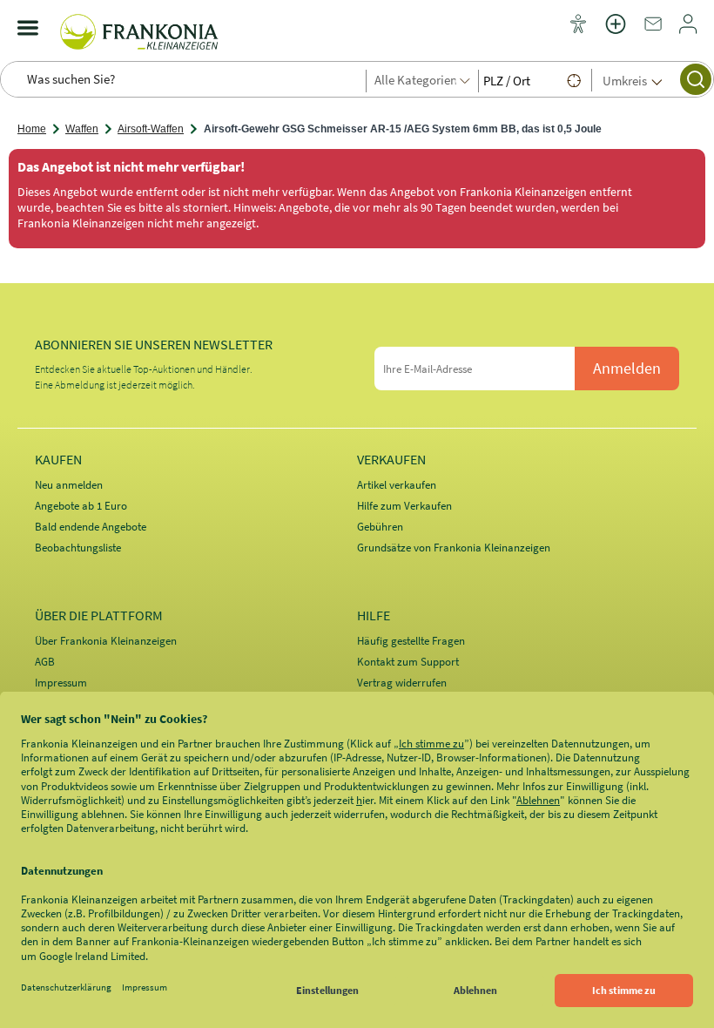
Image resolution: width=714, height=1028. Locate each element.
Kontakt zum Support (408, 661)
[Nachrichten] (653, 29)
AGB (45, 661)
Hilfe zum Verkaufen (404, 505)
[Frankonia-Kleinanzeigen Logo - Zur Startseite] (139, 28)
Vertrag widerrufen (402, 682)
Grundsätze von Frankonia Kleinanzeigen (453, 547)
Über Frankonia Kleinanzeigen (106, 640)
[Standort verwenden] (573, 80)
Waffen (81, 129)
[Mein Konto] (687, 29)
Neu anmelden (69, 484)
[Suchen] (695, 79)
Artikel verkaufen (396, 484)
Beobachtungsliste (78, 547)
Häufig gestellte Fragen (411, 640)
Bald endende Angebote (90, 526)
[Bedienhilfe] (578, 25)
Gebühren (380, 526)
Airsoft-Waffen (151, 129)
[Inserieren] (616, 35)
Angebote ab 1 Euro (81, 505)
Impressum (61, 682)
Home (31, 129)
